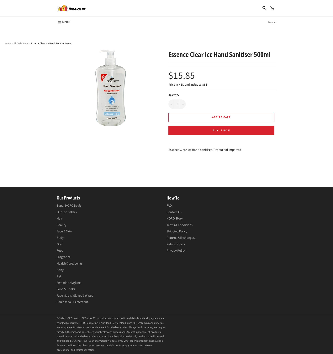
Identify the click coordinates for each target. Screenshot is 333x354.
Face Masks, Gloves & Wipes (75, 295)
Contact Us (174, 212)
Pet (59, 276)
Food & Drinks (66, 289)
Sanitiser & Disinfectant (72, 302)
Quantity (173, 95)
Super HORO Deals (69, 205)
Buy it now (221, 130)
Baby (60, 270)
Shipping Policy (176, 231)
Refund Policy (175, 244)
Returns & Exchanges (180, 237)
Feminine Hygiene (69, 283)
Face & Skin (64, 231)
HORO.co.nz (72, 318)
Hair (59, 218)
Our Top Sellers (67, 212)
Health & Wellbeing (69, 263)
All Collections (21, 43)
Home (8, 43)
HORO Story (174, 218)
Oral (59, 244)
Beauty (61, 225)
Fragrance (64, 257)
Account (272, 22)
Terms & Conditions (179, 225)
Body (60, 237)
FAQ (169, 205)
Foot (60, 250)
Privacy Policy (176, 250)
